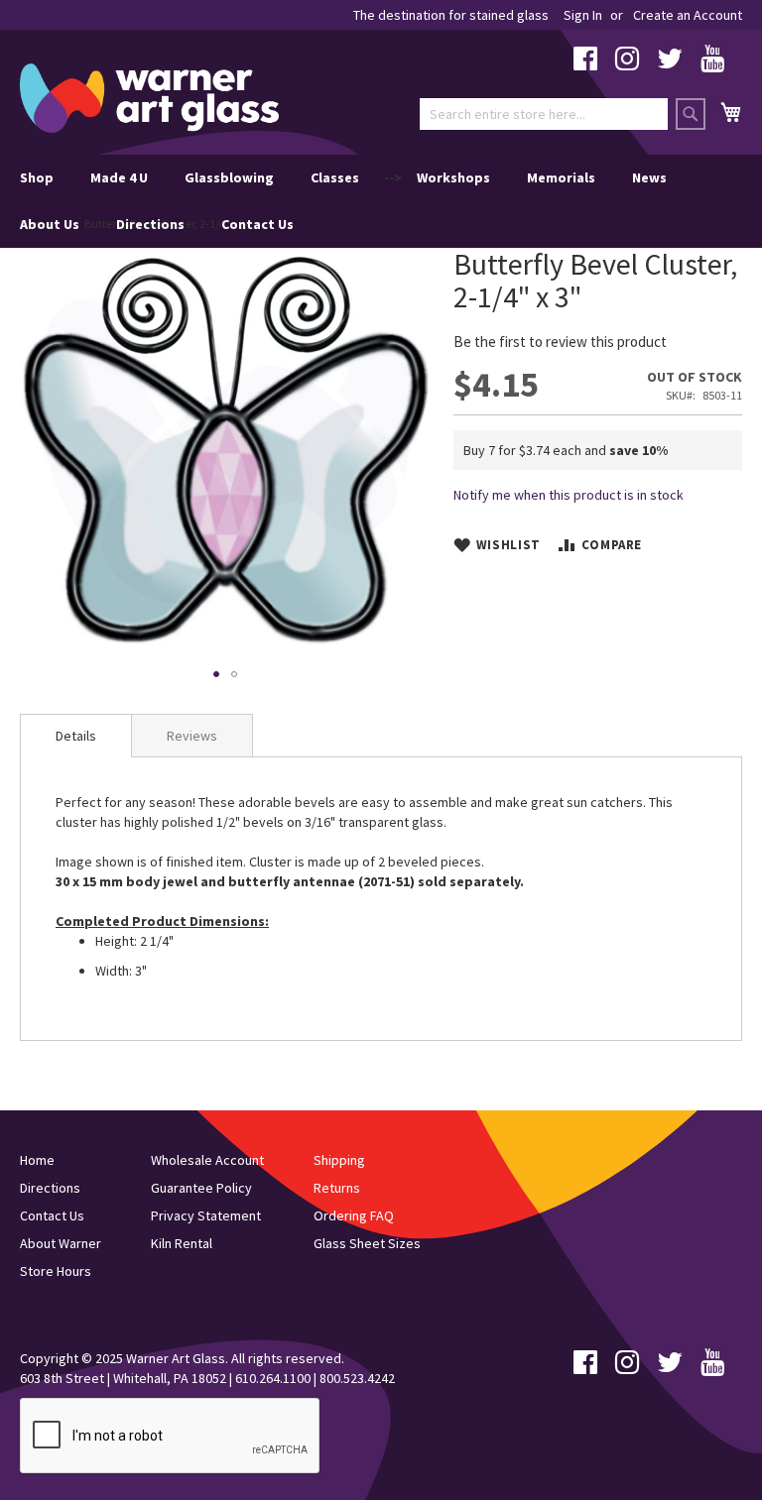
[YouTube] (712, 63)
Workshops (453, 177)
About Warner (60, 1243)
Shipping (339, 1160)
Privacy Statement (206, 1215)
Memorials (561, 177)
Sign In (583, 15)
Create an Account (687, 15)
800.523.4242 (357, 1378)
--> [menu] (343, 201)
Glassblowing (229, 177)
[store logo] (149, 98)
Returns (337, 1188)
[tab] (76, 735)
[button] (216, 674)
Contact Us (257, 224)
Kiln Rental (181, 1243)
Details (76, 736)
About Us (49, 224)
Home (37, 1160)
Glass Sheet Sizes (367, 1243)
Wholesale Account (207, 1160)
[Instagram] (627, 63)
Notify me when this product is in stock (568, 495)
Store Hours (55, 1271)
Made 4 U (119, 177)
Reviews (192, 736)
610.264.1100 (273, 1378)
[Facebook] (585, 63)
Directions (150, 224)
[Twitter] (670, 63)
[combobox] (544, 114)
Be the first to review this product (560, 341)
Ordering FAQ (354, 1215)
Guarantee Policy (201, 1188)
